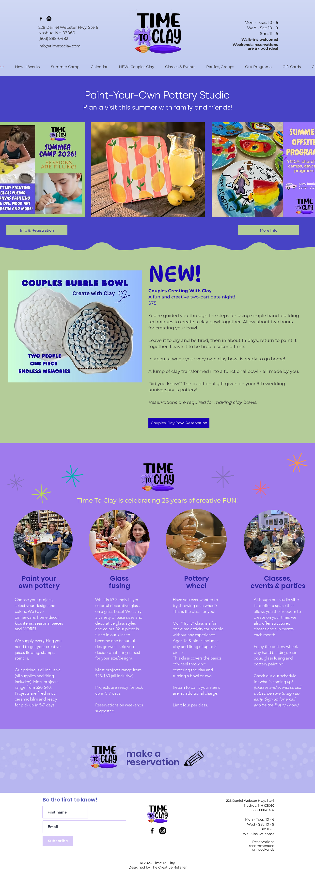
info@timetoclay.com (59, 46)
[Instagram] (49, 18)
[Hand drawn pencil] (194, 759)
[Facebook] (40, 18)
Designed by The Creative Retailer (157, 867)
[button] (178, 66)
